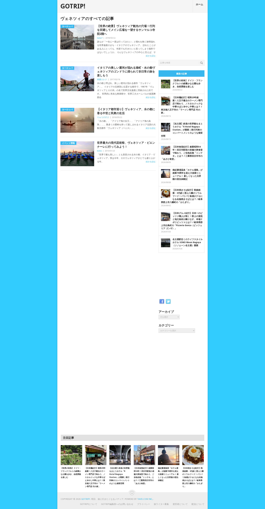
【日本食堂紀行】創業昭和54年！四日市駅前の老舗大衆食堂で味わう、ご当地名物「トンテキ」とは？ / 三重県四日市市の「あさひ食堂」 (182, 153)
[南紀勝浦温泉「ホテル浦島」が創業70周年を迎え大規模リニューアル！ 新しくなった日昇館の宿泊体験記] (168, 455)
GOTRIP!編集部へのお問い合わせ (117, 504)
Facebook (161, 301)
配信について (198, 504)
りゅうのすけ (103, 117)
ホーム (199, 4)
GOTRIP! (72, 6)
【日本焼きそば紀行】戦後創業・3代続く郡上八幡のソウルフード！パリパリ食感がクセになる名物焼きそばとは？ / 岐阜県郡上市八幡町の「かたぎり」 (182, 196)
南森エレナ (102, 79)
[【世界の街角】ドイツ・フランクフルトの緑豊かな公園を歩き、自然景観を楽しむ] (71, 455)
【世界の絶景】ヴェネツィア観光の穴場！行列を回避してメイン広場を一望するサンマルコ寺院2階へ (126, 29)
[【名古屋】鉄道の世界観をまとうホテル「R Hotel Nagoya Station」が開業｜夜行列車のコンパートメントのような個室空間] (120, 455)
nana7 (99, 38)
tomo (99, 151)
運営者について (180, 504)
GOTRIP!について (88, 504)
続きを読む (151, 56)
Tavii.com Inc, (145, 499)
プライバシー (143, 504)
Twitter (168, 301)
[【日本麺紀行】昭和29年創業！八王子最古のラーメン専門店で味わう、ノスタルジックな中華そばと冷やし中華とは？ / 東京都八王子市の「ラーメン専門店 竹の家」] (95, 455)
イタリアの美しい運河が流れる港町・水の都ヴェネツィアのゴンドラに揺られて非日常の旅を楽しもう (126, 71)
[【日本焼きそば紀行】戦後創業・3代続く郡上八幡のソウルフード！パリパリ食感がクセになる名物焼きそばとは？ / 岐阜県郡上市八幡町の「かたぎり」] (193, 455)
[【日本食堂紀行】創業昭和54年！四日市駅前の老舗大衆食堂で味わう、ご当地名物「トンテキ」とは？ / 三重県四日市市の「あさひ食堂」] (144, 455)
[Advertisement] (182, 35)
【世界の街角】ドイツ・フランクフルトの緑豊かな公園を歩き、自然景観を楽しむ (188, 83)
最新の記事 (181, 73)
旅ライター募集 (161, 504)
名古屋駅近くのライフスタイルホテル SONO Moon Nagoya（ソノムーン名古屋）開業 (188, 242)
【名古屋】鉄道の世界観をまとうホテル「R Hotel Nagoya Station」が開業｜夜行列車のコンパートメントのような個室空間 (182, 129)
